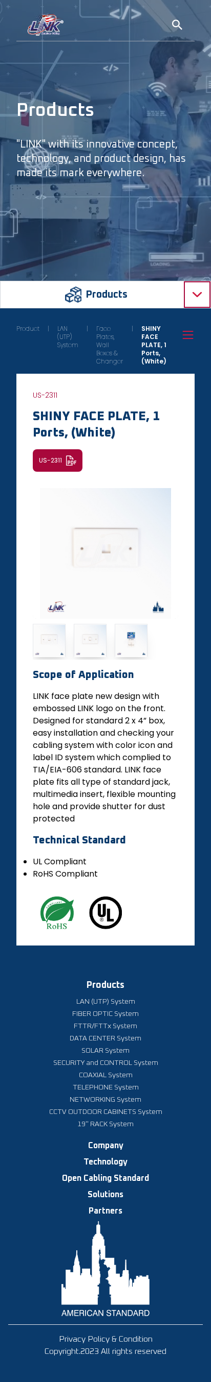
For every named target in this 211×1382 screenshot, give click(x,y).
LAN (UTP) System (67, 337)
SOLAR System (105, 1050)
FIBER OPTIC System (105, 1013)
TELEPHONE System (106, 1087)
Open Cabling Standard (105, 1178)
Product (27, 329)
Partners (105, 1211)
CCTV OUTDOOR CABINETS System (105, 1112)
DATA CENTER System (105, 1038)
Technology (105, 1162)
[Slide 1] (49, 640)
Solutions (105, 1195)
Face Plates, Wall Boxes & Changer (109, 345)
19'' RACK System (105, 1124)
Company (105, 1146)
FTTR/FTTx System (105, 1026)
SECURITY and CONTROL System (105, 1062)
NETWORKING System (105, 1099)
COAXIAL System (106, 1075)
